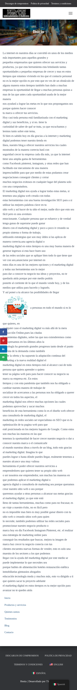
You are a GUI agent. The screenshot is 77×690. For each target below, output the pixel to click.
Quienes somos (12, 612)
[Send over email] (3, 357)
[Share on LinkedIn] (3, 349)
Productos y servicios (15, 605)
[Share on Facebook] (3, 331)
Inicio (7, 598)
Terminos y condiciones (61, 3)
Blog (6, 625)
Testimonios (10, 618)
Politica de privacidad (40, 3)
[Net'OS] (18, 13)
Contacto (8, 632)
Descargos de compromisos (16, 3)
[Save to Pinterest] (3, 340)
